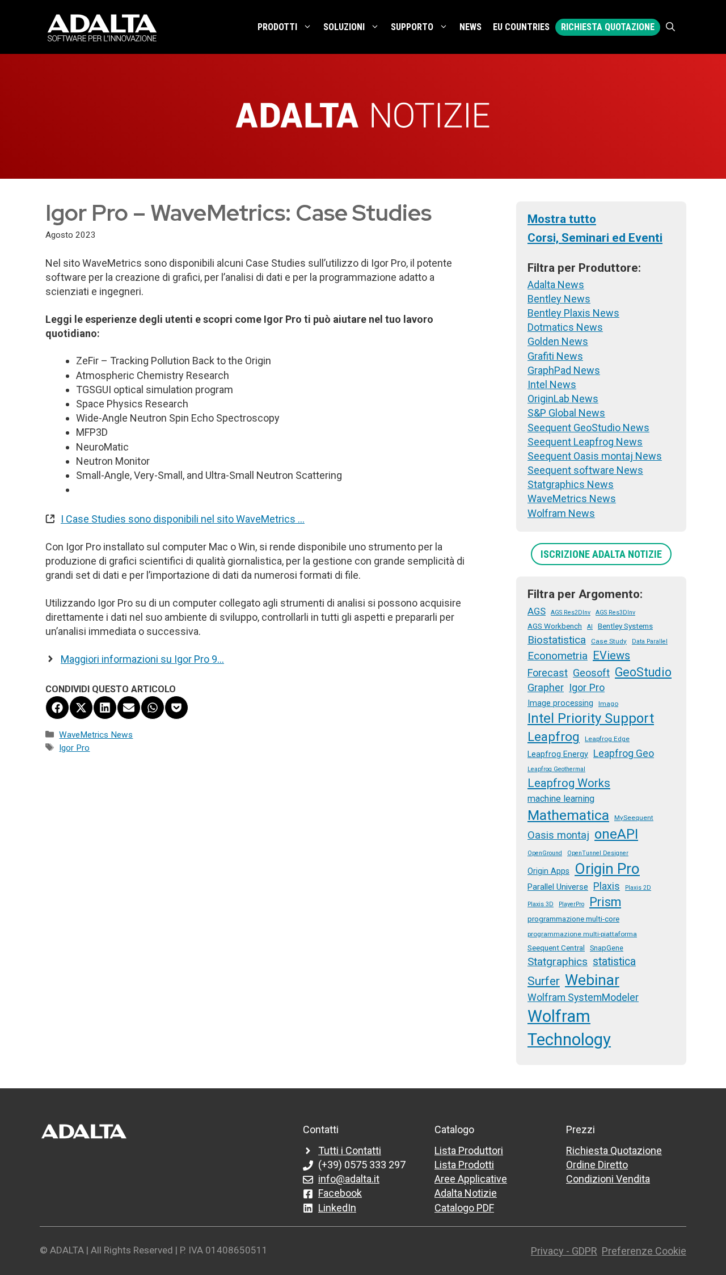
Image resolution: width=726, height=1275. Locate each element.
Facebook (340, 1193)
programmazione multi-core (573, 918)
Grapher (545, 687)
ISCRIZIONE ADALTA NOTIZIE (601, 554)
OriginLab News (562, 399)
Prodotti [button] (277, 27)
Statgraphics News (570, 484)
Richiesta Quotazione (608, 27)
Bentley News (558, 299)
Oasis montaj (558, 835)
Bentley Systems (625, 625)
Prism (605, 902)
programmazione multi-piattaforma (582, 934)
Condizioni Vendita (608, 1179)
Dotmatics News (565, 327)
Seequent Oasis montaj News (594, 456)
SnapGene (606, 948)
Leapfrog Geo (623, 753)
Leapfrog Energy (557, 754)
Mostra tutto (561, 219)
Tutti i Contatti (349, 1150)
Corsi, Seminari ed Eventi (594, 238)
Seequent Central (556, 947)
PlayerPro (571, 904)
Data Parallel (650, 641)
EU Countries (521, 27)
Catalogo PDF (464, 1208)
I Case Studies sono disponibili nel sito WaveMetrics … (183, 519)
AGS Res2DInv (570, 612)
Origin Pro (607, 868)
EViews (611, 655)
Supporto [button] (412, 27)
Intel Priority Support (590, 718)
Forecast (547, 673)
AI (590, 626)
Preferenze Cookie (644, 1251)
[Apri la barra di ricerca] (670, 27)
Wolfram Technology (569, 1028)
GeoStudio (643, 672)
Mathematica (568, 815)
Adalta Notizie (465, 1193)
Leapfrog (553, 736)
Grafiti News (555, 356)
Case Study (609, 641)
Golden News (557, 341)
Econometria (557, 655)
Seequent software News (585, 470)
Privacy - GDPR (564, 1251)
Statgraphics (557, 961)
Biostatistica (556, 639)
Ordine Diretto (597, 1165)
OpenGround (544, 853)
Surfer (543, 981)
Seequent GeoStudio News (588, 428)
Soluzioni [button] (344, 27)
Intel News (551, 384)
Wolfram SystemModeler (583, 997)
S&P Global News (566, 413)
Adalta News (555, 285)
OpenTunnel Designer (597, 853)
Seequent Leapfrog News (585, 442)
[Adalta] (102, 27)
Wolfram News (561, 513)
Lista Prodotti (464, 1165)
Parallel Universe (557, 887)
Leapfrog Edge (607, 739)
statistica (614, 961)
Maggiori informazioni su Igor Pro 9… (142, 659)
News (470, 27)
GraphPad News (563, 370)
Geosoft (591, 673)
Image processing (560, 703)
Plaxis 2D (638, 887)
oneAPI (616, 834)
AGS (536, 611)
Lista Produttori (468, 1150)
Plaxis (606, 886)
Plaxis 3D (540, 904)
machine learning (560, 798)
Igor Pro (74, 748)
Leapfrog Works (568, 783)
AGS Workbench (554, 625)
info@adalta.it (348, 1179)
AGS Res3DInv (615, 612)
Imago (608, 704)
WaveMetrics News (96, 735)
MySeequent (633, 818)
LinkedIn (337, 1208)
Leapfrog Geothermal (556, 769)
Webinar (592, 979)
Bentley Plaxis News (573, 313)
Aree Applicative (470, 1179)
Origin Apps (548, 871)
